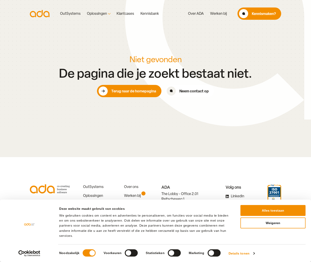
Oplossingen (97, 13)
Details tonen (239, 253)
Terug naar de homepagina (133, 91)
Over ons (131, 186)
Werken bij (218, 13)
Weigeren (273, 223)
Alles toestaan (273, 210)
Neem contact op (194, 91)
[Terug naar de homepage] (40, 13)
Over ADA (196, 13)
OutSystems (70, 13)
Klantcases (125, 13)
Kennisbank (149, 13)
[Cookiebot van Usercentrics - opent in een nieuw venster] (29, 253)
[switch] (131, 253)
